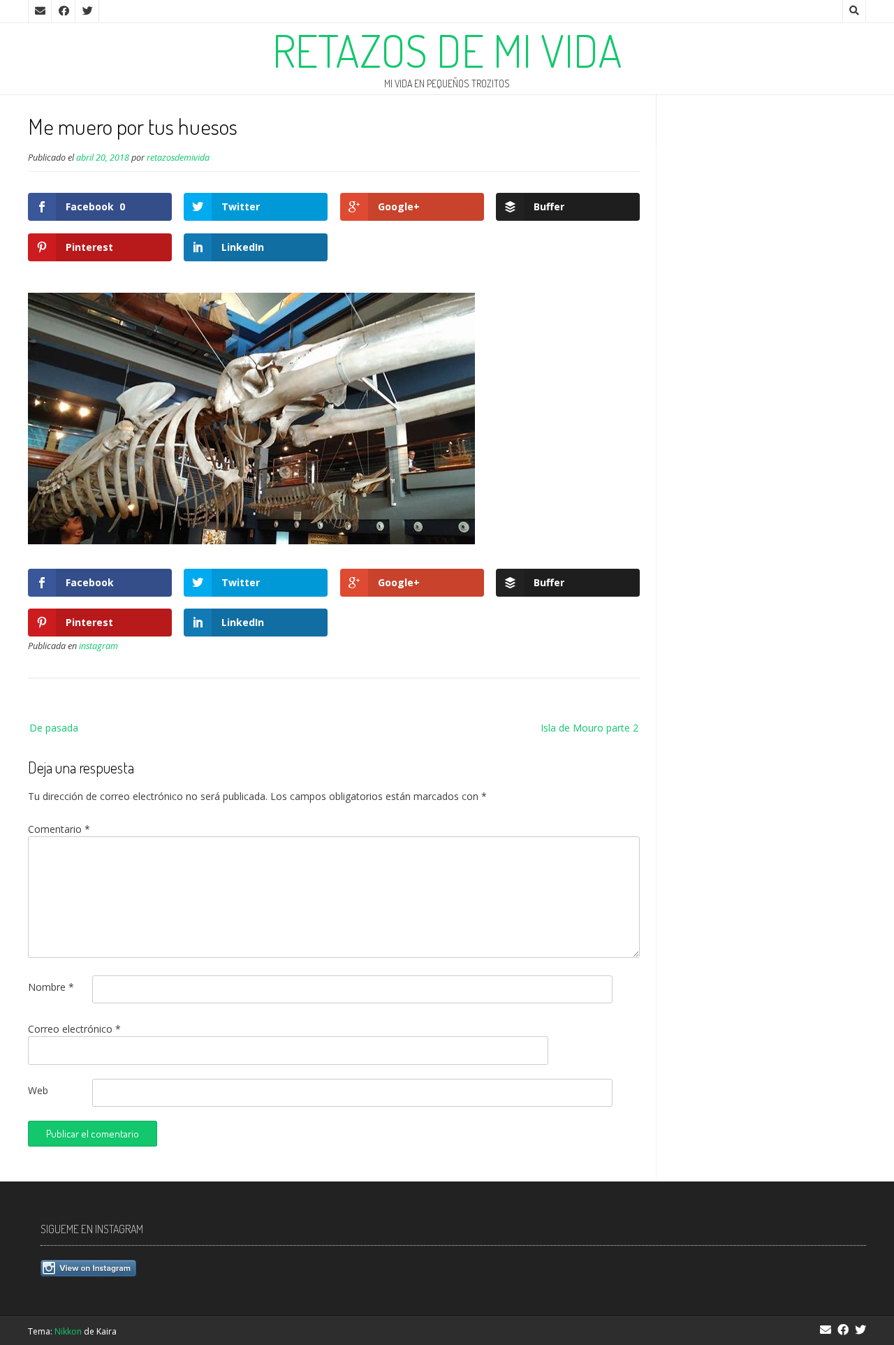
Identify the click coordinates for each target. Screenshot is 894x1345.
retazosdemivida (178, 157)
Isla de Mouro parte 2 (589, 727)
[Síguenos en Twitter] (87, 11)
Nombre (51, 987)
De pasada (53, 727)
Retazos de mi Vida (447, 50)
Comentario (59, 829)
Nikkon (68, 1331)
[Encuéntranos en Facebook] (63, 11)
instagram (98, 646)
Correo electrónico (74, 1028)
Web (38, 1090)
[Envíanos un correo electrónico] (40, 11)
